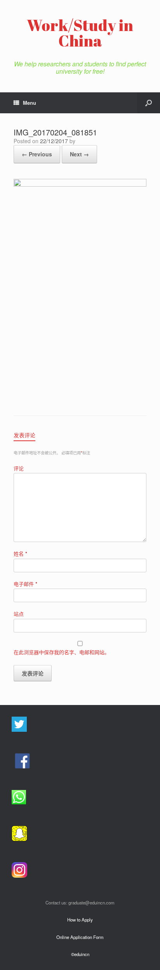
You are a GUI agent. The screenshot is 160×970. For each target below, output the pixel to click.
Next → (79, 154)
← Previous (37, 154)
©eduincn (80, 954)
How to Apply (80, 919)
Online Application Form (80, 937)
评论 (19, 468)
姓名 (20, 553)
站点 (19, 613)
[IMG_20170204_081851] (80, 184)
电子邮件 (25, 583)
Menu (29, 102)
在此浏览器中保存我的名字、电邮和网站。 (62, 652)
